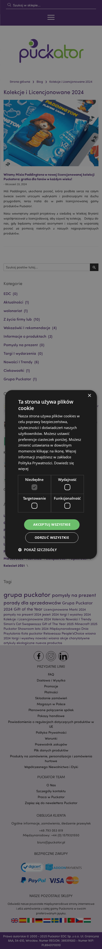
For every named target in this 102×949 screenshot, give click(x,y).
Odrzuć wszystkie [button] (52, 537)
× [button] (89, 395)
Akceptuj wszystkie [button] (51, 524)
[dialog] (51, 474)
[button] (37, 550)
